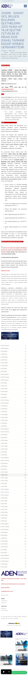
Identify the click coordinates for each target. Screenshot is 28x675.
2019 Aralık (13, 544)
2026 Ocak (13, 360)
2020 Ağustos (13, 523)
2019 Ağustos (13, 555)
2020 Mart (13, 538)
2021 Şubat (13, 506)
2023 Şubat (13, 440)
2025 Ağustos (13, 374)
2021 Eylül (13, 486)
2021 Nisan (13, 500)
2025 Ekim (13, 368)
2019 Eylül (13, 552)
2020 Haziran (13, 529)
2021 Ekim (13, 483)
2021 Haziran (13, 495)
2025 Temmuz (13, 377)
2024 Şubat (13, 414)
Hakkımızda (4, 600)
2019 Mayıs (13, 564)
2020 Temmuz (13, 526)
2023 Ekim (13, 423)
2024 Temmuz (13, 400)
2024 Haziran (13, 403)
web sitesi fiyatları (17, 625)
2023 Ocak (13, 443)
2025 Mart (13, 383)
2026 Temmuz (13, 345)
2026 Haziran (13, 348)
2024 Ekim (13, 394)
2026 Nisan (13, 351)
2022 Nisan (13, 466)
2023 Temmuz (13, 431)
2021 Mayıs (13, 498)
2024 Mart (13, 411)
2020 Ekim (13, 518)
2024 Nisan (13, 408)
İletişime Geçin (4, 595)
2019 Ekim (13, 549)
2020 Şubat (13, 541)
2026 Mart (13, 354)
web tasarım (10, 625)
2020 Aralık (13, 512)
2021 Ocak (13, 509)
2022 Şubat (13, 472)
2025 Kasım (13, 365)
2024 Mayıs (13, 406)
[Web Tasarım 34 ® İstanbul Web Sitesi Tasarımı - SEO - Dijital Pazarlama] (14, 623)
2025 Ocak (13, 385)
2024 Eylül (13, 397)
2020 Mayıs (13, 532)
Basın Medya (4, 610)
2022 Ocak (13, 475)
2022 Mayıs (13, 463)
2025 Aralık (13, 362)
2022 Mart (13, 469)
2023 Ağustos (13, 429)
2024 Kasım (13, 391)
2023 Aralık (13, 417)
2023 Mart (13, 437)
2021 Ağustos (13, 489)
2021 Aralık (13, 477)
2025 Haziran (13, 380)
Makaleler (3, 608)
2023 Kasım (13, 420)
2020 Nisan (13, 535)
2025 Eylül (13, 371)
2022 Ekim (13, 452)
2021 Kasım (13, 480)
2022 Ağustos (13, 457)
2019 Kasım (13, 546)
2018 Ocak (13, 567)
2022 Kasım (13, 449)
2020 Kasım (13, 515)
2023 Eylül (13, 426)
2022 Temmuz (13, 460)
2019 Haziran (13, 561)
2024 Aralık (13, 388)
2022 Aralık (13, 446)
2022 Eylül (13, 454)
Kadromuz (4, 602)
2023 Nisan (13, 434)
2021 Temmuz (13, 492)
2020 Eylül (13, 521)
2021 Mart (13, 503)
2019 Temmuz (13, 558)
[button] (3, 671)
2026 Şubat (13, 357)
